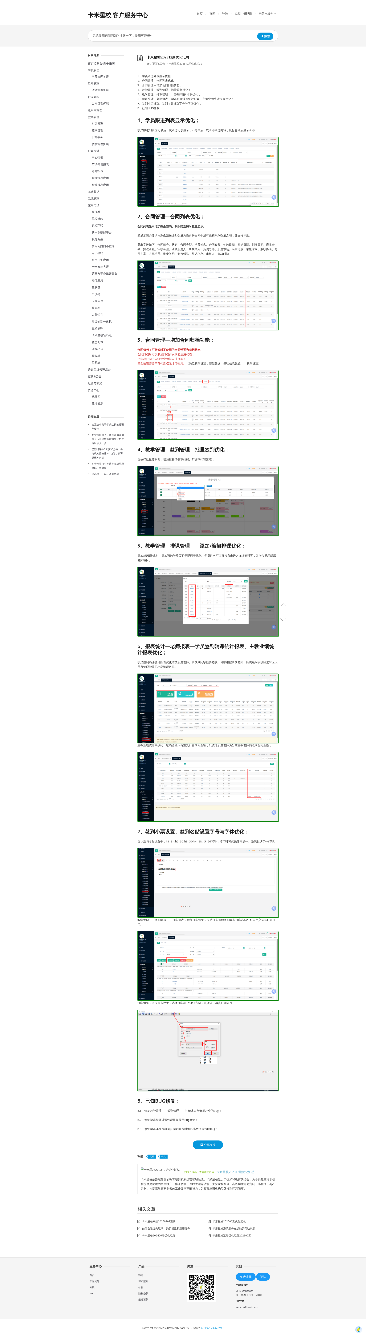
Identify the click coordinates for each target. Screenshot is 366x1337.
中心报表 (97, 157)
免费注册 (246, 1277)
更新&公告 (94, 376)
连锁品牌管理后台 (99, 369)
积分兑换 (97, 239)
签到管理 (97, 130)
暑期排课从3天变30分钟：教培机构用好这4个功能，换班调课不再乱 (107, 453)
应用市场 (93, 205)
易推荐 (96, 212)
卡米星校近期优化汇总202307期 (232, 1235)
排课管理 (97, 123)
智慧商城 (97, 342)
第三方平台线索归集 (104, 273)
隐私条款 (143, 1293)
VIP (91, 1293)
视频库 (96, 396)
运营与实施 (95, 383)
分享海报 (209, 1145)
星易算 (96, 362)
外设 (92, 1287)
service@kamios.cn (247, 1307)
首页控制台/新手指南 (101, 63)
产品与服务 (266, 13)
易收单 (96, 356)
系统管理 (93, 198)
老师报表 (97, 171)
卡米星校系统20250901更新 (159, 1221)
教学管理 (93, 117)
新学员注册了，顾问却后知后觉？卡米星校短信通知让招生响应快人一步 (108, 439)
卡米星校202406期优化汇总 (158, 1235)
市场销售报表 (100, 164)
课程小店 (97, 349)
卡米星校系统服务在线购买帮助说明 (234, 1228)
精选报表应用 (100, 185)
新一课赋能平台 (102, 232)
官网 (212, 13)
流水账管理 (95, 110)
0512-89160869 (244, 1290)
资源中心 (93, 390)
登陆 (225, 13)
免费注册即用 (243, 13)
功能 (140, 1275)
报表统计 (93, 151)
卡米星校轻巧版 (102, 335)
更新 (152, 1156)
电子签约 (97, 253)
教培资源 (97, 403)
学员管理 (93, 70)
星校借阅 (97, 219)
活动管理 (93, 83)
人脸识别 (97, 314)
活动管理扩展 (100, 90)
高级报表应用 (100, 178)
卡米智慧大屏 (100, 267)
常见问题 (95, 1281)
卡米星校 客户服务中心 (118, 15)
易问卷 (96, 308)
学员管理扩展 (100, 76)
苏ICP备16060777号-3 (212, 1328)
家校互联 (97, 225)
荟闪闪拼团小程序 (103, 246)
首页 (200, 13)
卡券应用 (97, 301)
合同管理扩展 (100, 103)
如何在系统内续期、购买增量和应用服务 (166, 1228)
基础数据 (93, 191)
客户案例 (143, 1281)
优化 (163, 1156)
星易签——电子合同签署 (105, 474)
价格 (140, 1287)
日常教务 (97, 137)
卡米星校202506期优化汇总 (229, 1221)
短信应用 (97, 280)
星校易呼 (97, 328)
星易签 (96, 287)
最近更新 (143, 1299)
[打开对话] (358, 1329)
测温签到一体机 (102, 321)
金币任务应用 (100, 260)
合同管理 (93, 97)
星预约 (96, 294)
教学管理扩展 (100, 144)
